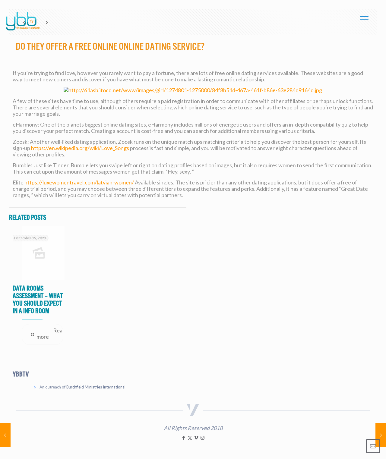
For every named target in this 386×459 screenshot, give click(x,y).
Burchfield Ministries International (95, 387)
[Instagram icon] (202, 437)
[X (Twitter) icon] (190, 437)
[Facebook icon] (183, 437)
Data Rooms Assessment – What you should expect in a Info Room (38, 299)
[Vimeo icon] (196, 437)
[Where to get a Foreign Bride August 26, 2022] (5, 435)
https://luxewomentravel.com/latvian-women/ (79, 182)
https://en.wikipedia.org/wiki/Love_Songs (80, 148)
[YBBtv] (23, 21)
